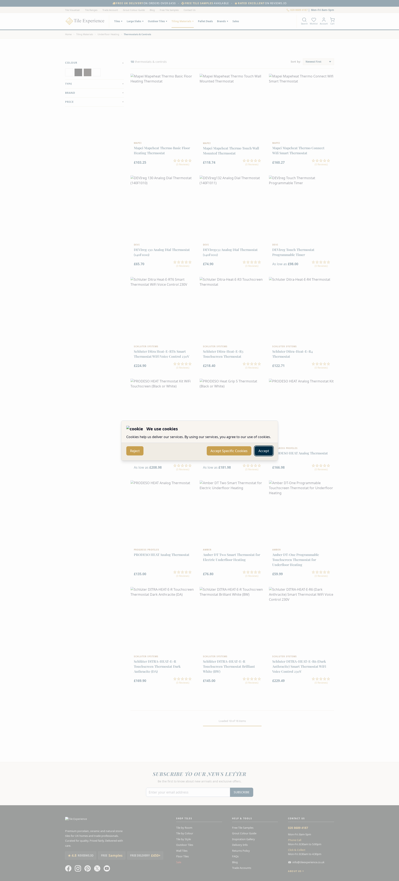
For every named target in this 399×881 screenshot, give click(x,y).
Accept (263, 451)
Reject (135, 451)
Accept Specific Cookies (229, 451)
